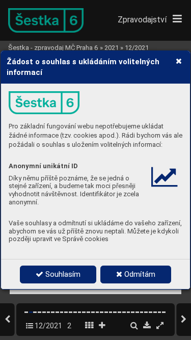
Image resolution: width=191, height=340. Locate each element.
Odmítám (138, 274)
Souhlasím (61, 274)
